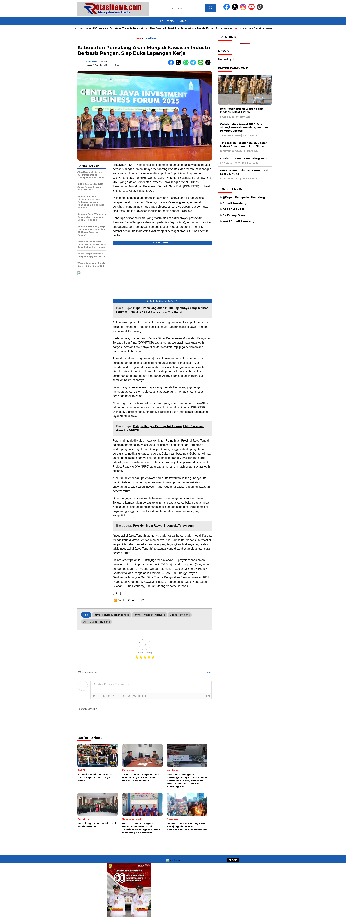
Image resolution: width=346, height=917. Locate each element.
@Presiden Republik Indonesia (112, 614)
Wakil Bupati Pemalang (96, 621)
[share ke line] (201, 64)
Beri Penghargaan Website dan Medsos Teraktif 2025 (241, 110)
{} (139, 696)
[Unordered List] (119, 696)
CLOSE (233, 860)
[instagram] (244, 9)
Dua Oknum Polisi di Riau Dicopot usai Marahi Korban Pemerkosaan (167, 28)
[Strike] (109, 696)
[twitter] (235, 9)
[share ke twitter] (179, 64)
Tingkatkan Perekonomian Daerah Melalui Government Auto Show (243, 144)
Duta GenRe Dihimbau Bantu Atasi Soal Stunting (244, 172)
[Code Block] (129, 696)
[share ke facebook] (172, 64)
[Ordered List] (114, 696)
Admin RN (92, 61)
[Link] (134, 696)
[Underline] (104, 696)
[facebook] (227, 9)
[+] (144, 696)
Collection (168, 21)
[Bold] (94, 696)
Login (207, 672)
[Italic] (99, 696)
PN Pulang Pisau (234, 215)
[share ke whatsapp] (186, 64)
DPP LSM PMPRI (233, 209)
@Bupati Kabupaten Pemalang (244, 197)
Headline (150, 38)
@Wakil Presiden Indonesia (149, 614)
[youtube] (252, 9)
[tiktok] (260, 9)
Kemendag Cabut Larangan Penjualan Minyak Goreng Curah (252, 28)
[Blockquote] (124, 696)
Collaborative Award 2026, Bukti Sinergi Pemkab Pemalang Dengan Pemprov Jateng (244, 127)
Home (182, 21)
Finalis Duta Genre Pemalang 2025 (243, 158)
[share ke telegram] (194, 64)
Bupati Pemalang (180, 614)
